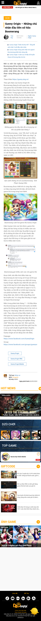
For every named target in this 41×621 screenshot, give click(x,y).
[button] (39, 438)
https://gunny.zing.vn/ (20, 79)
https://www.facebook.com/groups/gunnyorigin (22, 344)
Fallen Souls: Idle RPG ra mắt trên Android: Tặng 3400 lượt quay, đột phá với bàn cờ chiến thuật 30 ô (22, 415)
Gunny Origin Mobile (17, 364)
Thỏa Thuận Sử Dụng (20, 612)
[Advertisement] (20, 569)
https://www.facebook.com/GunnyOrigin (19, 339)
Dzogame (15, 377)
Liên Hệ (14, 593)
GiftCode (8, 466)
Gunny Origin (15, 353)
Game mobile (6, 395)
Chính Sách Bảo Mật (20, 610)
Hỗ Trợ (26, 593)
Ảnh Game (8, 522)
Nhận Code (28, 474)
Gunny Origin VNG (16, 359)
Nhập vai (17, 375)
